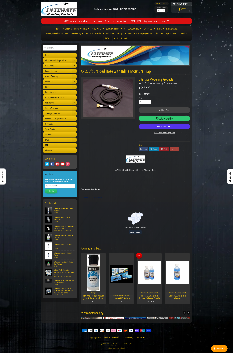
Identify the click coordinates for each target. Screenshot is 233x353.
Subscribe (51, 191)
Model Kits (150, 29)
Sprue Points (171, 33)
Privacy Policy (127, 337)
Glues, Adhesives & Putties (57, 33)
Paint (161, 29)
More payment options (164, 132)
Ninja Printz (98, 29)
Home (57, 28)
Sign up (164, 3)
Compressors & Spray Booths (140, 33)
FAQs (108, 39)
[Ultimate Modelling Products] (59, 9)
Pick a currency (161, 8)
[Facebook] (52, 164)
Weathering (77, 34)
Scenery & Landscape (116, 34)
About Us (124, 38)
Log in (158, 3)
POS (109, 348)
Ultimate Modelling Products (76, 29)
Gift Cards (159, 33)
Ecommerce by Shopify (119, 348)
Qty (140, 98)
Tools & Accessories (94, 34)
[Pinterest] (57, 164)
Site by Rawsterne (116, 346)
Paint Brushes (172, 28)
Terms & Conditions (111, 337)
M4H (116, 38)
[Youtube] (62, 164)
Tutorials (183, 33)
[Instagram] (68, 164)
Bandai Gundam (114, 29)
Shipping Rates (94, 337)
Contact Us (140, 337)
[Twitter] (47, 164)
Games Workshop (133, 29)
